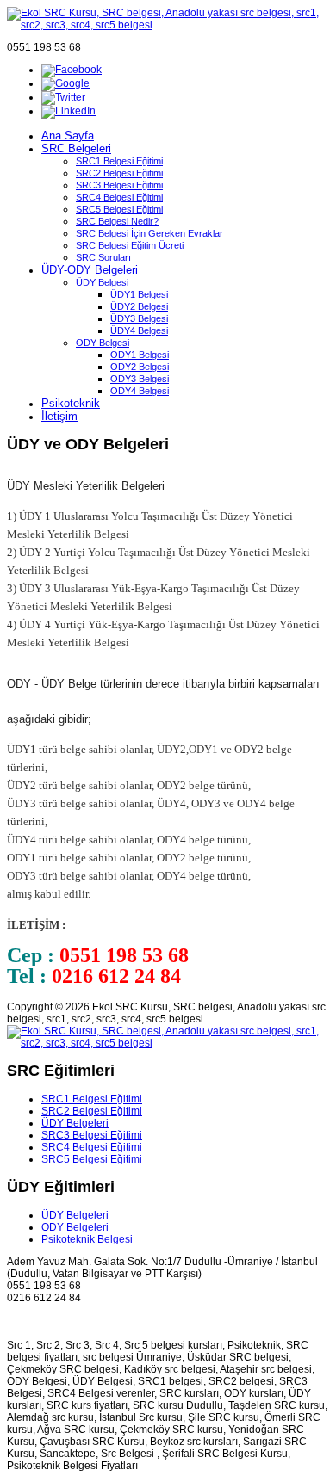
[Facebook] (71, 70)
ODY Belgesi (102, 342)
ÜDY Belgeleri (75, 1123)
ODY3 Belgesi (139, 379)
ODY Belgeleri (75, 1227)
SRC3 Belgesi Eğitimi (119, 185)
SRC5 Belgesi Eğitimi (119, 209)
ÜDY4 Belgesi (139, 330)
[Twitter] (63, 97)
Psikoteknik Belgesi (87, 1239)
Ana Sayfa (67, 135)
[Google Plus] (65, 83)
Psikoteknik (70, 403)
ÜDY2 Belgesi (139, 306)
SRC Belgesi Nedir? (117, 221)
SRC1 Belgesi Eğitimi (119, 161)
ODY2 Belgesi (139, 366)
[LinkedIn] (68, 111)
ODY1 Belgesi (139, 354)
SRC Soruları (103, 257)
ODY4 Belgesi (139, 391)
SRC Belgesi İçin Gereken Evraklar (149, 233)
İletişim (59, 416)
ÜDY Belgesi (102, 282)
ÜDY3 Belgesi (139, 318)
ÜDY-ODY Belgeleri (89, 269)
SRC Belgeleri (76, 148)
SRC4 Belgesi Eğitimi (119, 197)
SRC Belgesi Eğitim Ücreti (130, 245)
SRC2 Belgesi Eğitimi (119, 173)
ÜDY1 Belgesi (139, 294)
